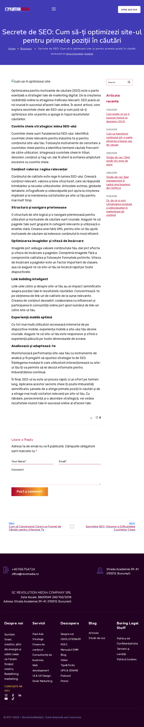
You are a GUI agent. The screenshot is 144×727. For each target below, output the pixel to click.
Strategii (38, 639)
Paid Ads (38, 633)
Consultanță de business (42, 657)
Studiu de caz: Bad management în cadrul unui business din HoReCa (118, 182)
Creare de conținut (38, 647)
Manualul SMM (69, 649)
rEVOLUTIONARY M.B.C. (71, 642)
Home (12, 48)
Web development (40, 668)
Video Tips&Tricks (68, 662)
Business (26, 48)
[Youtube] (6, 698)
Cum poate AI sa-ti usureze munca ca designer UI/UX (117, 117)
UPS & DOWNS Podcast (69, 673)
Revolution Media (74, 54)
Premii (64, 680)
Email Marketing (42, 680)
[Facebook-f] (13, 695)
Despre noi (67, 633)
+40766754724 (23, 569)
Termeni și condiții (123, 651)
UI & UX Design (41, 675)
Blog (63, 654)
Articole (94, 632)
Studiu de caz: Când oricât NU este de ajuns (118, 161)
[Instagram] (6, 695)
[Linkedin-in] (19, 695)
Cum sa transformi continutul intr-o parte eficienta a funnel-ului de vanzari (119, 139)
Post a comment (30, 491)
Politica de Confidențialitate (127, 641)
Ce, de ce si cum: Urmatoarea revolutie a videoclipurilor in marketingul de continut (119, 208)
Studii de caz (97, 638)
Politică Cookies (126, 659)
